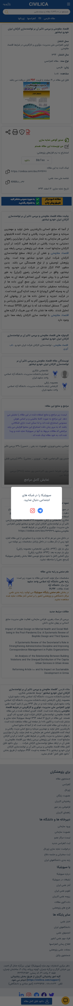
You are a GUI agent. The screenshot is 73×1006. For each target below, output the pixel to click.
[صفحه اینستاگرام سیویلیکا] (32, 510)
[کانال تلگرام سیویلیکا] (40, 510)
